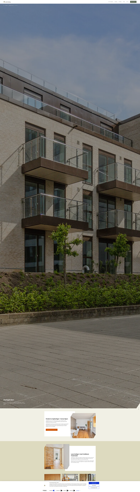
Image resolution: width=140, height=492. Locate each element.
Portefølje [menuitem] (120, 1)
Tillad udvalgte (94, 485)
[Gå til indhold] (138, 408)
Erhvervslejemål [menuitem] (110, 1)
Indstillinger (77, 490)
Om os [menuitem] (127, 1)
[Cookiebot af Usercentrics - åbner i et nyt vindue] (44, 490)
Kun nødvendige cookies (94, 487)
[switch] (61, 490)
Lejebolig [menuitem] (116, 1)
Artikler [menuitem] (124, 1)
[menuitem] (133, 2)
